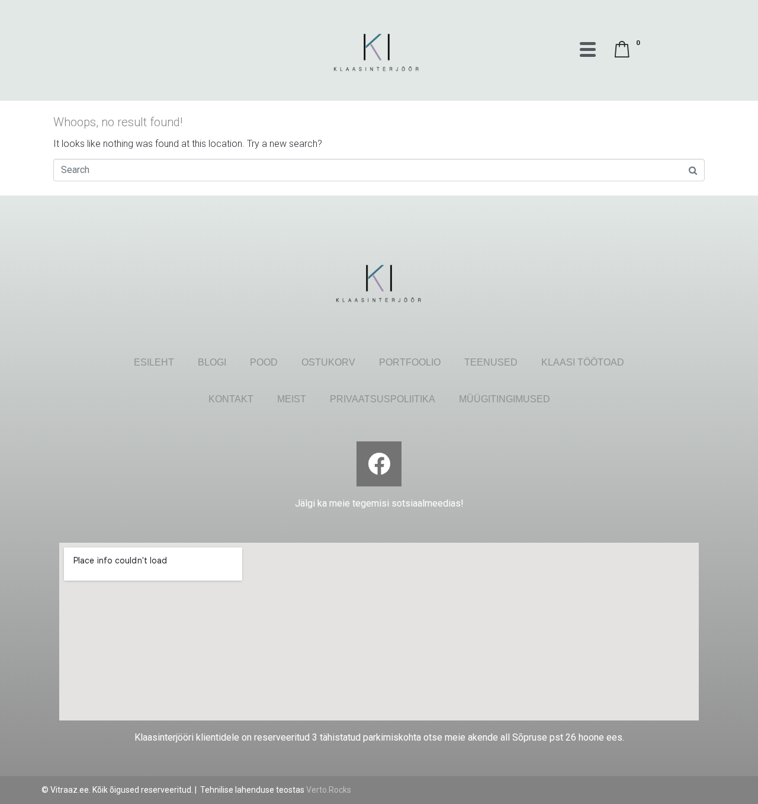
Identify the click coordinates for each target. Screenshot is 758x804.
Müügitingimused (504, 399)
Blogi (212, 362)
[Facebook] (379, 463)
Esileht (154, 362)
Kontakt (230, 399)
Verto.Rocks (328, 790)
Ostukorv (328, 362)
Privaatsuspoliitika (382, 399)
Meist (291, 399)
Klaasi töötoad (582, 362)
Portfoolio (410, 362)
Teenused (491, 362)
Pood (264, 362)
